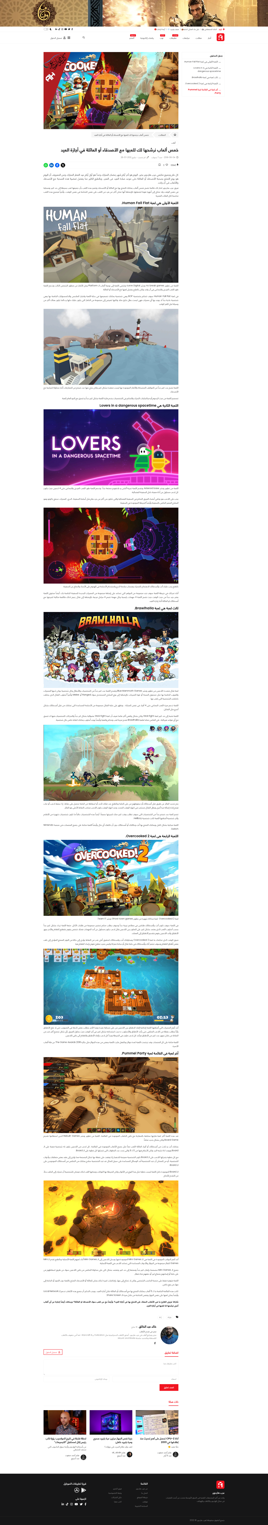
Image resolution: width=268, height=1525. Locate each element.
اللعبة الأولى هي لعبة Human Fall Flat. (201, 61)
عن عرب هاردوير (142, 1488)
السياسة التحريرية (141, 1506)
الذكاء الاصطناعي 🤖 (209, 29)
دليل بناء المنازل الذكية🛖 (190, 29)
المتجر (131, 37)
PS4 (169, 1317)
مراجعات (186, 38)
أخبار (209, 38)
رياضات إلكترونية (147, 38)
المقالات (162, 134)
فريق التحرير (117, 1488)
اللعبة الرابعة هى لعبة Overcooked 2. (201, 83)
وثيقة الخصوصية (115, 1493)
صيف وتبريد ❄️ (173, 29)
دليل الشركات (116, 1497)
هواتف (145, 1501)
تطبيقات (173, 37)
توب (161, 37)
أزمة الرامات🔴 (159, 29)
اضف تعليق (169, 1387)
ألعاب (173, 142)
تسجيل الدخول (56, 38)
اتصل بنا (144, 1493)
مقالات (199, 38)
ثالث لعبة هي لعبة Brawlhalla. (205, 77)
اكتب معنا (118, 1501)
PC (160, 1317)
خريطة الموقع (142, 1497)
